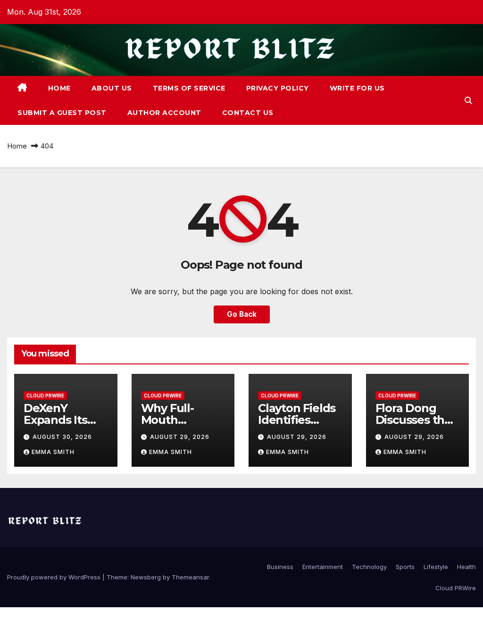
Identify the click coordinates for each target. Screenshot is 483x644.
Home (59, 88)
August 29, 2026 (179, 436)
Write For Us (357, 88)
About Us (112, 88)
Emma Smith (53, 451)
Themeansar (190, 577)
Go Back (242, 314)
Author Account (164, 112)
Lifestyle (436, 566)
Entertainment (322, 566)
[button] (468, 100)
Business (280, 566)
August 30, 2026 (62, 436)
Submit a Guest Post (62, 112)
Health (466, 566)
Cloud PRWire (45, 395)
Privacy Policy (277, 88)
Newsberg (146, 577)
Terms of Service (189, 88)
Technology (369, 566)
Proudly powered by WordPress (54, 577)
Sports (405, 566)
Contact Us (248, 112)
